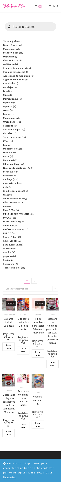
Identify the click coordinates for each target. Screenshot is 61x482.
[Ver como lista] (34, 281)
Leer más (8, 347)
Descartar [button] (9, 477)
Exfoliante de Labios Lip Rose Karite (23, 324)
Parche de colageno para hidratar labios (23, 398)
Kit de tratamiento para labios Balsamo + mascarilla (38, 325)
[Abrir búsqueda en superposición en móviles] (30, 27)
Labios (5, 314)
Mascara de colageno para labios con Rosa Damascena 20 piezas (8, 403)
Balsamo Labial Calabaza (9, 322)
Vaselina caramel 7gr (37, 400)
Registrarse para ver (8, 336)
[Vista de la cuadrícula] (27, 281)
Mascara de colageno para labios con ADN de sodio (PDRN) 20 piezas (52, 330)
